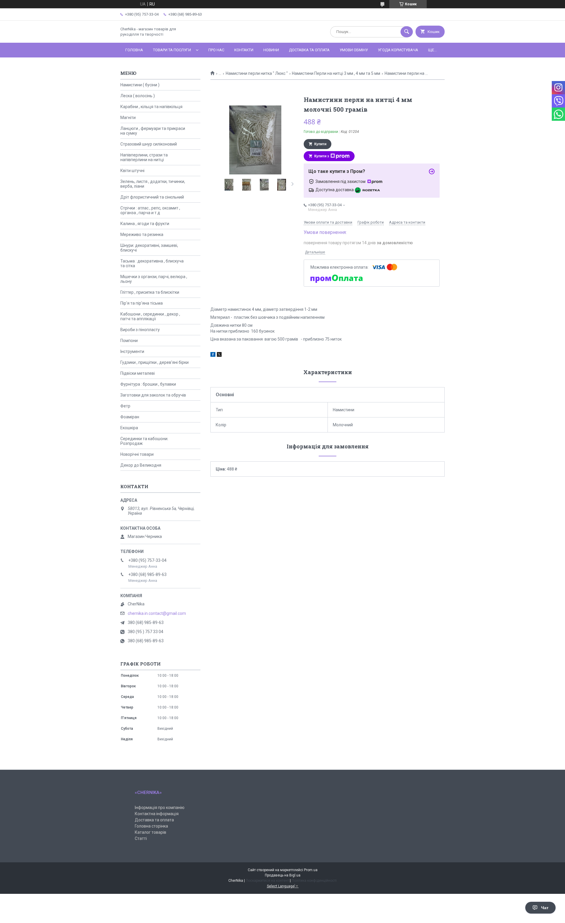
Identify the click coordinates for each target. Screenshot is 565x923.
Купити (320, 144)
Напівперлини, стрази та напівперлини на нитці (144, 157)
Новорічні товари (137, 454)
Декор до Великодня (140, 465)
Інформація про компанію (160, 807)
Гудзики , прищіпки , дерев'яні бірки (154, 362)
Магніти (128, 117)
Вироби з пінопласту (140, 329)
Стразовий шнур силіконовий (148, 144)
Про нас (216, 50)
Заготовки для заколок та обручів (153, 395)
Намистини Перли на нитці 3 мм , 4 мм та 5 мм (336, 73)
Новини (271, 50)
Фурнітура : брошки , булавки (148, 384)
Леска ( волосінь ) (137, 95)
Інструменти (132, 351)
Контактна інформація (157, 813)
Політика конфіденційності (314, 881)
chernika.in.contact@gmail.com (157, 613)
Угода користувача (398, 50)
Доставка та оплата (309, 50)
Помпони (129, 340)
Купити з (321, 156)
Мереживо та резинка (141, 234)
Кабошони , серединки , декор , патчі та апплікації (150, 316)
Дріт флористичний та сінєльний (152, 197)
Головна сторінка (151, 826)
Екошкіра (129, 427)
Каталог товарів (150, 832)
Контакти (243, 50)
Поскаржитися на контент (267, 881)
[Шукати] (407, 31)
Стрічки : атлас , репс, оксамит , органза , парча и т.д (150, 210)
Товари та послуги (172, 50)
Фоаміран (129, 417)
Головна (134, 50)
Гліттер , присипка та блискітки (149, 292)
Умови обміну (354, 50)
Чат (545, 907)
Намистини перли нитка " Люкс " (257, 73)
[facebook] (212, 355)
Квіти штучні (132, 170)
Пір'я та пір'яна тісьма (141, 303)
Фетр (125, 406)
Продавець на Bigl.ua (282, 875)
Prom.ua (311, 870)
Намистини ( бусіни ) (139, 84)
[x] (219, 355)
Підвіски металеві (137, 373)
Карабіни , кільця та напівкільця (151, 106)
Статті (141, 838)
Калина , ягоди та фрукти (144, 223)
